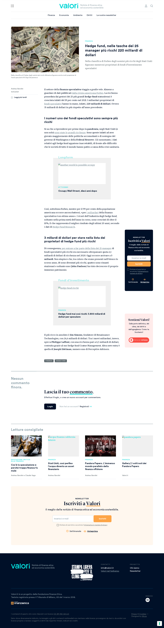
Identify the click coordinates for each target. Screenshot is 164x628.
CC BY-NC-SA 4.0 (61, 614)
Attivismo (63, 187)
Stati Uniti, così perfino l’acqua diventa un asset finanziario (61, 466)
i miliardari (92, 212)
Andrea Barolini (17, 89)
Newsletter (135, 571)
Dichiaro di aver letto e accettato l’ (139, 271)
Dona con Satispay (139, 340)
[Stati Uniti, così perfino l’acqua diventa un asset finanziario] (63, 446)
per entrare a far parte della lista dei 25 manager (86, 248)
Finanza (51, 15)
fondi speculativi (53, 103)
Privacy (134, 614)
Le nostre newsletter (106, 15)
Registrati (84, 406)
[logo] (81, 5)
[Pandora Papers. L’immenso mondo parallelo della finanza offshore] (100, 446)
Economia (64, 15)
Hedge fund (61, 360)
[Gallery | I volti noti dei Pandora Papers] (137, 446)
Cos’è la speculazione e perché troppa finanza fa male (24, 468)
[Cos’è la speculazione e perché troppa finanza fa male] (26, 446)
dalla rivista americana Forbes (87, 93)
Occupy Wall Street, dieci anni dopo (77, 191)
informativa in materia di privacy (95, 525)
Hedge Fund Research (64, 227)
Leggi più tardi (20, 97)
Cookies (142, 614)
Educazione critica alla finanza (20, 460)
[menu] (12, 6)
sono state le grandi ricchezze (70, 132)
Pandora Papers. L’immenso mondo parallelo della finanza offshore (100, 466)
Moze (144, 616)
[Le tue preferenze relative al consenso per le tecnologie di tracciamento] (159, 623)
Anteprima (144, 282)
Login (50, 406)
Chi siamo (134, 568)
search (151, 6)
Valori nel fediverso (110, 571)
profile (146, 6)
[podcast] (148, 600)
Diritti (89, 15)
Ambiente (77, 15)
